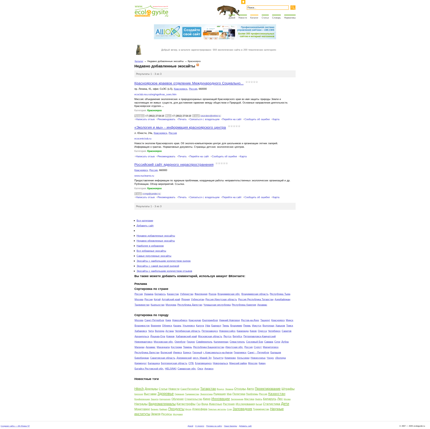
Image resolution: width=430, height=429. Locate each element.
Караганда (243, 331)
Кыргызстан (157, 304)
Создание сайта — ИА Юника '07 (15, 426)
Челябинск (274, 331)
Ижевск (177, 352)
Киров (253, 331)
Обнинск (167, 325)
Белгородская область (174, 363)
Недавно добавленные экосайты (156, 235)
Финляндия (201, 294)
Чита (151, 331)
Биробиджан (142, 357)
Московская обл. (163, 341)
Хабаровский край (186, 336)
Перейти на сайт (232, 119)
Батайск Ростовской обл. (149, 368)
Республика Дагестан (189, 304)
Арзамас (262, 304)
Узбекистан (186, 294)
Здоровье (165, 394)
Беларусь (160, 294)
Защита (154, 399)
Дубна (285, 341)
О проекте (199, 426)
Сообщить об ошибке (257, 119)
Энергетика (206, 394)
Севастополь (237, 341)
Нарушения (164, 399)
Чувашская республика (217, 304)
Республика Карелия (244, 304)
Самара (268, 341)
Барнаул (216, 325)
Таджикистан (142, 304)
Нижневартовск (144, 341)
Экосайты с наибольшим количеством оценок (164, 260)
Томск (289, 325)
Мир (229, 394)
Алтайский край (171, 299)
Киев (168, 320)
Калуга (200, 325)
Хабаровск (141, 331)
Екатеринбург (210, 320)
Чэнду (270, 357)
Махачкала (163, 347)
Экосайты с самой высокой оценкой (158, 265)
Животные (215, 404)
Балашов (275, 352)
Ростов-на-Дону (250, 320)
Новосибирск (179, 320)
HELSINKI (170, 368)
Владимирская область (255, 294)
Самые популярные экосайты (154, 255)
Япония (185, 299)
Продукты (176, 409)
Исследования (245, 404)
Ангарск (208, 368)
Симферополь (204, 341)
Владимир (236, 325)
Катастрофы (186, 404)
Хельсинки (243, 357)
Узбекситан (197, 299)
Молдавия (178, 414)
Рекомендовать (166, 119)
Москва (139, 299)
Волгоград (268, 325)
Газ (199, 404)
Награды (141, 404)
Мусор (188, 409)
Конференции (142, 399)
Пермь (247, 325)
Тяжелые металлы (217, 409)
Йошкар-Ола (157, 336)
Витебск (237, 336)
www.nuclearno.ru (144, 175)
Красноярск (180, 88)
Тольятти (218, 357)
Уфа (207, 325)
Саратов (286, 331)
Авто (250, 389)
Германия (179, 394)
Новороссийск (227, 331)
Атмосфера (199, 409)
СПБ (191, 363)
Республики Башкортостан (208, 347)
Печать (182, 119)
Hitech (139, 389)
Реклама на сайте (214, 426)
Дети (285, 404)
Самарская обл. (187, 368)
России (148, 299)
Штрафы (288, 389)
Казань (177, 325)
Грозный (197, 352)
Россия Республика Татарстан (255, 299)
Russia (212, 294)
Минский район (238, 363)
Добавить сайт (145, 225)
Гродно (191, 341)
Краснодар (195, 320)
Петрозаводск (210, 331)
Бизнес (155, 409)
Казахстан (173, 294)
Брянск (187, 352)
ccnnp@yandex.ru (151, 194)
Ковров (170, 336)
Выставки (150, 394)
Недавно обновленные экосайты (156, 240)
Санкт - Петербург (258, 352)
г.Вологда (280, 357)
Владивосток (142, 325)
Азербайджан (282, 299)
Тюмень (187, 347)
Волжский (166, 352)
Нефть (258, 399)
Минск (289, 320)
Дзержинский (184, 357)
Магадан (139, 347)
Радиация (219, 394)
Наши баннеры (230, 426)
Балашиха (154, 363)
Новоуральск (220, 363)
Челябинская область (187, 331)
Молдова (171, 304)
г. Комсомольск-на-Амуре (218, 352)
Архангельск (142, 336)
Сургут (258, 347)
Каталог (254, 17)
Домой (232, 17)
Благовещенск (203, 363)
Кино (206, 399)
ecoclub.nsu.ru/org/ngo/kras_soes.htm (155, 94)
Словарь (276, 17)
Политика (238, 394)
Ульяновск (189, 325)
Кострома (176, 347)
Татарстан (208, 389)
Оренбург (180, 341)
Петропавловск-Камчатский (259, 336)
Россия (193, 88)
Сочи (277, 341)
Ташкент (265, 320)
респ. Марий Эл (202, 357)
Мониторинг (142, 409)
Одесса (262, 331)
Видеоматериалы (162, 404)
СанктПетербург (189, 388)
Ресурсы (166, 414)
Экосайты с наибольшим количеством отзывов (164, 271)
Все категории (145, 220)
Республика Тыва (280, 294)
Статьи (265, 17)
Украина (148, 294)
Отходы (240, 389)
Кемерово (230, 357)
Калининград (221, 341)
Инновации (220, 399)
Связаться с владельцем (204, 119)
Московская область (210, 336)
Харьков (280, 325)
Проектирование (268, 389)
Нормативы (290, 17)
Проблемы (252, 394)
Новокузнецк (258, 357)
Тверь (225, 325)
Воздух (220, 389)
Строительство (193, 399)
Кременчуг (141, 363)
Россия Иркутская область (221, 299)
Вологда (159, 331)
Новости (243, 17)
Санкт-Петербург (154, 320)
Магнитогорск (270, 347)
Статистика (271, 404)
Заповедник (242, 409)
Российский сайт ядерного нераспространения (173, 164)
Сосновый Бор (254, 341)
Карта (276, 119)
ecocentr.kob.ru (142, 138)
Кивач (262, 363)
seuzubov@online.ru (210, 116)
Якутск (227, 336)
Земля (155, 414)
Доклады (151, 389)
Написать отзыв (145, 119)
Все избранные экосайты (151, 250)
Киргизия (138, 394)
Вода (204, 404)
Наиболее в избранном (150, 245)
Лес (280, 399)
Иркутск (256, 325)
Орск (200, 368)
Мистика (249, 399)
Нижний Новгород (229, 320)
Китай (157, 299)
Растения (229, 404)
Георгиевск (240, 352)
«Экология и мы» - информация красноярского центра (180, 127)
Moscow (252, 363)
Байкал (163, 409)
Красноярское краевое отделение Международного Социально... (189, 83)
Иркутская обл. (234, 347)
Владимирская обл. (229, 294)
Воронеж (156, 325)
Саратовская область (162, 357)
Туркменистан (261, 409)
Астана (169, 331)
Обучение (177, 399)
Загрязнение (237, 399)
